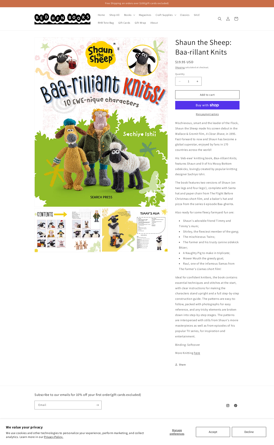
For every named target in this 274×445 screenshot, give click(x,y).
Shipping (180, 67)
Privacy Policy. (53, 437)
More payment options (207, 114)
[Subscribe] (97, 405)
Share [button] (182, 364)
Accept (213, 432)
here (197, 353)
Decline (249, 432)
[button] (129, 15)
